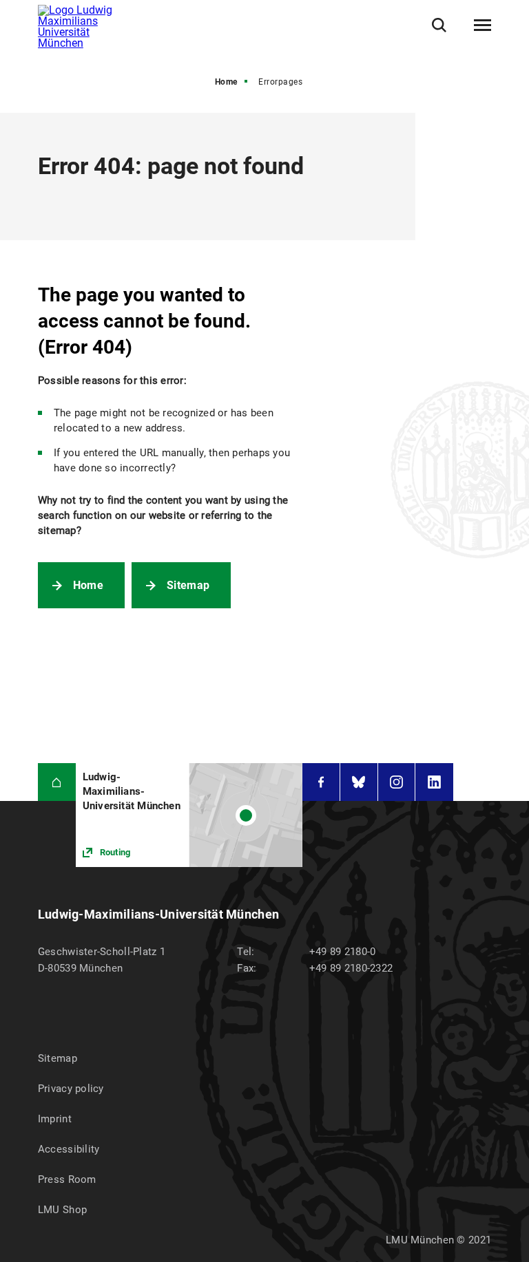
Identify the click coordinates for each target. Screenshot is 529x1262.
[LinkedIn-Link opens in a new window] (434, 782)
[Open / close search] (439, 25)
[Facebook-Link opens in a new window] (321, 782)
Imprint (55, 1119)
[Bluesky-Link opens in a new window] (358, 782)
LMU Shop (62, 1210)
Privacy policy (71, 1088)
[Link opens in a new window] (189, 815)
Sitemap (188, 585)
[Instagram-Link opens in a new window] (396, 782)
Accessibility (69, 1149)
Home (226, 82)
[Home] (57, 782)
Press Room (67, 1179)
